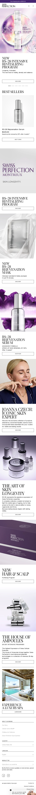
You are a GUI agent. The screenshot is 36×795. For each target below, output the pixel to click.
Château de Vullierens (8, 732)
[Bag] (28, 6)
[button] (23, 793)
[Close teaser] (11, 790)
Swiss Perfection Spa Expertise (11, 735)
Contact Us (31, 783)
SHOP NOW (18, 353)
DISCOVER (18, 81)
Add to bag (18, 139)
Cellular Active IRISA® (8, 728)
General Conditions (29, 786)
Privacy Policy (30, 789)
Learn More (18, 712)
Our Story (5, 725)
